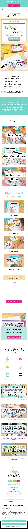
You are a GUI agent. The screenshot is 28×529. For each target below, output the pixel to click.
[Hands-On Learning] (7, 367)
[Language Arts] (7, 359)
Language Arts (7, 362)
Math (20, 362)
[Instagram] (9, 481)
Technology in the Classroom (7, 379)
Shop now (14, 138)
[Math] (20, 359)
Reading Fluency (14, 269)
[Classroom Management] (20, 367)
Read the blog (14, 159)
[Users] (15, 481)
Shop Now (14, 180)
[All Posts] (20, 375)
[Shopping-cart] (18, 481)
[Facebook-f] (12, 481)
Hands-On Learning (7, 370)
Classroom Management (20, 370)
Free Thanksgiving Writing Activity (14, 419)
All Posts (20, 378)
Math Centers (14, 233)
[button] (26, 9)
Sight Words (14, 216)
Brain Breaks (14, 251)
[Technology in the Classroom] (7, 375)
